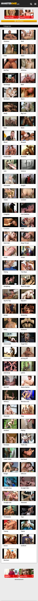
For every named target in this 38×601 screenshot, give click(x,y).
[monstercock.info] (11, 3)
